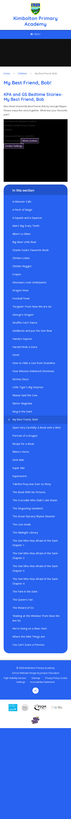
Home (7, 73)
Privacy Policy (52, 678)
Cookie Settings (13, 146)
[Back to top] (35, 691)
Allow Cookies (30, 140)
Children (22, 73)
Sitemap (35, 678)
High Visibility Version (15, 678)
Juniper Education (49, 673)
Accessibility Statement (42, 682)
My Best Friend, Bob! (46, 73)
